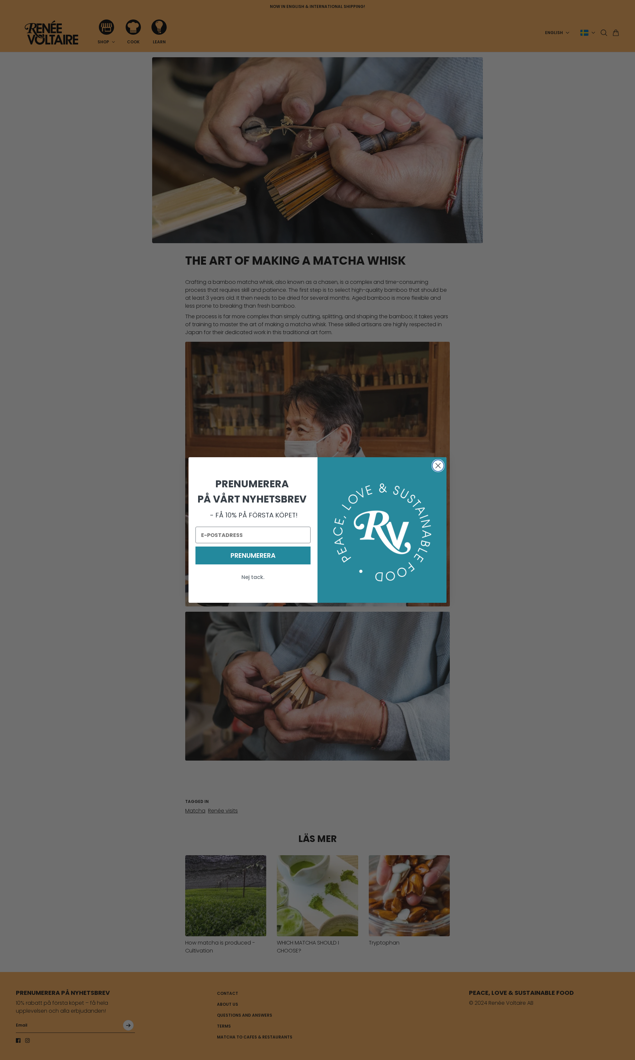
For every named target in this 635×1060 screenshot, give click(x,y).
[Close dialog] (438, 465)
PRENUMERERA (253, 555)
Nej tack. (253, 577)
